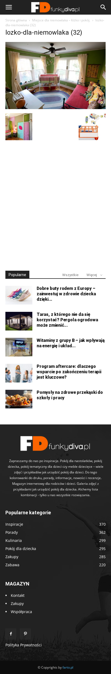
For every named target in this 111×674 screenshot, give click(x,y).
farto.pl (68, 667)
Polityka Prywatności (23, 644)
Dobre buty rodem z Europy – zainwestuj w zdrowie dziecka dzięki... (66, 294)
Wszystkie (70, 275)
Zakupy (17, 603)
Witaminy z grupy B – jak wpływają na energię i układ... (70, 343)
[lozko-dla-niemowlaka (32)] (55, 107)
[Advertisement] (55, 203)
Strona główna (16, 20)
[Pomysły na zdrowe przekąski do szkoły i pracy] (18, 399)
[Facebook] (10, 634)
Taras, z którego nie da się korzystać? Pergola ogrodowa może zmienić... (67, 320)
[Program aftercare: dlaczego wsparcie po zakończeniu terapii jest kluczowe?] (18, 373)
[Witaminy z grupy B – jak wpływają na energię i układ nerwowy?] (18, 347)
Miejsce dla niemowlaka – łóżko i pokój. (61, 20)
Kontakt (18, 595)
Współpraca (21, 611)
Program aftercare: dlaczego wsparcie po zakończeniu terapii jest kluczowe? (69, 372)
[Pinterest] (25, 634)
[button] (8, 7)
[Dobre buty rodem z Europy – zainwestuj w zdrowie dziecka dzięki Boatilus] (18, 295)
